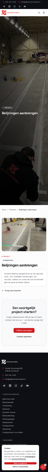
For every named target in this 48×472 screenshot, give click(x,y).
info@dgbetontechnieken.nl (15, 379)
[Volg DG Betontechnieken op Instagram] (14, 6)
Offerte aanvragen (24, 330)
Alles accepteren (20, 463)
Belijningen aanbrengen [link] (28, 210)
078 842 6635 (10, 375)
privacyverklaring (19, 459)
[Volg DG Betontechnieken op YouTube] (24, 6)
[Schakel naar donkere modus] (39, 12)
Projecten (12, 210)
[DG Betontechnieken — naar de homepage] (10, 12)
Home (4, 210)
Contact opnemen (24, 337)
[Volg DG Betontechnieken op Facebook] (4, 6)
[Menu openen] (43, 12)
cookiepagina (30, 456)
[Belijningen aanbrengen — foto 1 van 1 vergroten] (24, 234)
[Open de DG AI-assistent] (43, 467)
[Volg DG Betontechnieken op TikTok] (19, 6)
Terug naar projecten (13, 290)
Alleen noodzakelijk (20, 467)
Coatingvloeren (8, 260)
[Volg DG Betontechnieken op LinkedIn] (9, 6)
